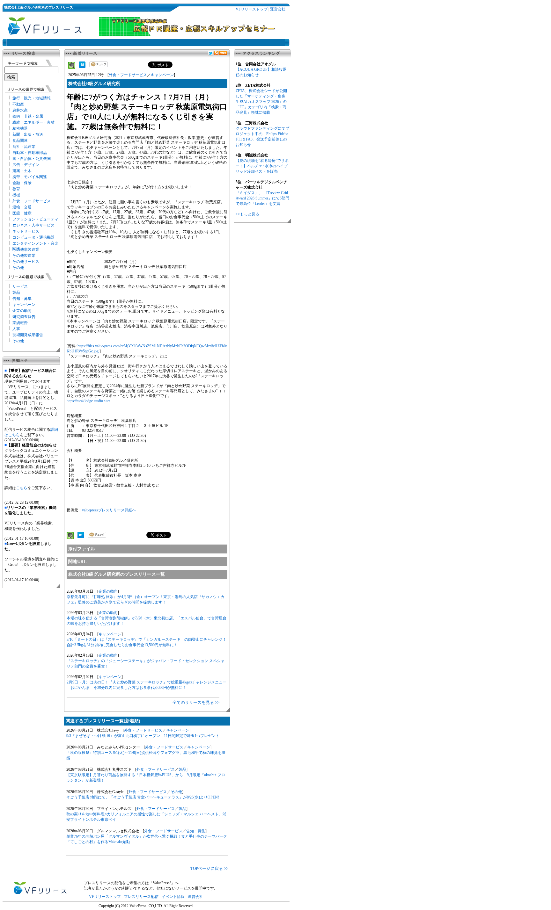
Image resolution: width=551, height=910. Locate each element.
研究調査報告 (23, 316)
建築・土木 (22, 171)
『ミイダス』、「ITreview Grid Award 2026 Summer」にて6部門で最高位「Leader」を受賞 (262, 198)
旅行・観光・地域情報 (31, 98)
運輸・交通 (22, 207)
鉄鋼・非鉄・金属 (27, 116)
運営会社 (277, 9)
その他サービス (25, 261)
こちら (21, 488)
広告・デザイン (25, 164)
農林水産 (20, 110)
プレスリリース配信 (141, 896)
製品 (16, 292)
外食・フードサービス (31, 201)
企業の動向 (22, 310)
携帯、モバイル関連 (29, 177)
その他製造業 (23, 255)
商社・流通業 (23, 146)
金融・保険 (22, 183)
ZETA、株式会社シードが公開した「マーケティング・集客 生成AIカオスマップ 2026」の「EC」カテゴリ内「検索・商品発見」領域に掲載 (261, 102)
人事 (16, 329)
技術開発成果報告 (27, 335)
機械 (16, 195)
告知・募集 (22, 298)
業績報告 (20, 323)
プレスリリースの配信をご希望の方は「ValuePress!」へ (131, 883)
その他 (18, 267)
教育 (16, 189)
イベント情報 (173, 896)
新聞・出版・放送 (27, 134)
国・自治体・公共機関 (31, 158)
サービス (20, 286)
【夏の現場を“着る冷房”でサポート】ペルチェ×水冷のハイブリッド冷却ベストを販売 (262, 166)
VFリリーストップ (252, 9)
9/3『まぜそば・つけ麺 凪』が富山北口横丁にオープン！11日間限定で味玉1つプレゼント (142, 735)
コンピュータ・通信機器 (33, 237)
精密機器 (20, 128)
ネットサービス (25, 231)
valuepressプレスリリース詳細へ (109, 510)
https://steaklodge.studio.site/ (88, 401)
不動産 (18, 104)
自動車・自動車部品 (29, 152)
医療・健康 (22, 213)
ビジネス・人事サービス (33, 225)
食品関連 (20, 140)
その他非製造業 (25, 249)
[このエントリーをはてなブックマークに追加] (82, 66)
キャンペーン (23, 304)
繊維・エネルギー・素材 (33, 122)
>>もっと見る (247, 214)
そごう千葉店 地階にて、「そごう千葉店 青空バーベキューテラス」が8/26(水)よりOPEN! (142, 797)
